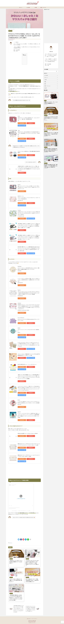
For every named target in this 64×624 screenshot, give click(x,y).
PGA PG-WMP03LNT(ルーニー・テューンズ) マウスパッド (27, 364)
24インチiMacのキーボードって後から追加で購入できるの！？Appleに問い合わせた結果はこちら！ (32, 580)
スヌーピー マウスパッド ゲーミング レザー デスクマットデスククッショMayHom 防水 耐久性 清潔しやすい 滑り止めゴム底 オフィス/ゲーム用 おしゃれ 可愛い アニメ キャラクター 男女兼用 (28, 293)
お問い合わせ (28, 618)
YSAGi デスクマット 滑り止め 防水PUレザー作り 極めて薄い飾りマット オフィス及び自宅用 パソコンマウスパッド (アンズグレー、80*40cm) (29, 133)
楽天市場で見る (31, 123)
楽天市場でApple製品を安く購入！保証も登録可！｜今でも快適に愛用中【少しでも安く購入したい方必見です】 (51, 166)
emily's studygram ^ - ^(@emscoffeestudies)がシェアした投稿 (21, 510)
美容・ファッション (43, 7)
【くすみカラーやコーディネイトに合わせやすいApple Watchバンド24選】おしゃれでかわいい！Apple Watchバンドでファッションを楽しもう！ (32, 563)
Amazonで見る (22, 123)
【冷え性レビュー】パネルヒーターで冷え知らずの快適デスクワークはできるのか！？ (15, 562)
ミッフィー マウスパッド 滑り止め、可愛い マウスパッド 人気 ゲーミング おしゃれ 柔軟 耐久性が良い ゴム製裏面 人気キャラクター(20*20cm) (29, 280)
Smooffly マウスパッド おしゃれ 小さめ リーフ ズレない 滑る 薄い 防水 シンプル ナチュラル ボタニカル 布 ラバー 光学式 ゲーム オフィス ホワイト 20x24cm (29, 213)
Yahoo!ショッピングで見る (21, 125)
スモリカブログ (32, 621)
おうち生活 (28, 7)
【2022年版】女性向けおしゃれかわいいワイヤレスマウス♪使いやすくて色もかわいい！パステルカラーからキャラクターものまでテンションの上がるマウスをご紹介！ (15, 598)
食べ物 (36, 7)
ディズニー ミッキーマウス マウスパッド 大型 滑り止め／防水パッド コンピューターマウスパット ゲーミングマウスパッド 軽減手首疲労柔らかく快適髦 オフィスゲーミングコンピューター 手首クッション (29, 414)
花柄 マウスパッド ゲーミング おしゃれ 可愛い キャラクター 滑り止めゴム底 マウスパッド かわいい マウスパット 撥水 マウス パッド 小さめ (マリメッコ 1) (28, 187)
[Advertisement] (24, 71)
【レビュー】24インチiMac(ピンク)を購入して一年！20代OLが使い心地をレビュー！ (15, 580)
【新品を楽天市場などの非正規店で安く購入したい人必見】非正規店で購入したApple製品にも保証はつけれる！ (51, 150)
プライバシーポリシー (34, 618)
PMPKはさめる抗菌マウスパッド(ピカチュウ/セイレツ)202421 (28, 433)
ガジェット (20, 7)
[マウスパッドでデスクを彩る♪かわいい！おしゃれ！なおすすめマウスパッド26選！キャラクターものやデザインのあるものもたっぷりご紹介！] (26, 539)
